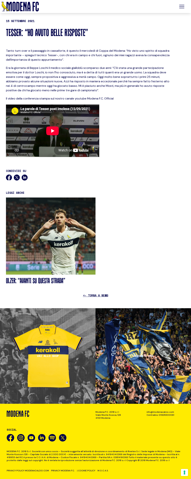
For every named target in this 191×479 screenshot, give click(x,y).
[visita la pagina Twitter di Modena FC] (62, 437)
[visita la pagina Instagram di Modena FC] (21, 437)
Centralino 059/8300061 (160, 414)
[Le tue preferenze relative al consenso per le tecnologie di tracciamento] (184, 472)
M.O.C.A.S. (103, 470)
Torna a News (95, 295)
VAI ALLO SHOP (48, 355)
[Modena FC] (20, 6)
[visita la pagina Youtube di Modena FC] (31, 437)
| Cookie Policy (86, 470)
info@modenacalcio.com (160, 411)
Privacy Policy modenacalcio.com (28, 470)
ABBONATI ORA (143, 355)
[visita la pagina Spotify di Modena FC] (52, 437)
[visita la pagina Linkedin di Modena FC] (42, 437)
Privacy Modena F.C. (63, 470)
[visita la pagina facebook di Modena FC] (10, 437)
